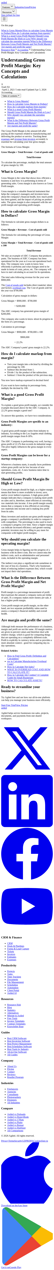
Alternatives (13, 1013)
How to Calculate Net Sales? (20, 666)
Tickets (10, 951)
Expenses (11, 959)
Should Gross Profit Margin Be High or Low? (25, 37)
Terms (11, 1141)
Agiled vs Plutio (14, 1122)
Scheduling (12, 985)
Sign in (4, 15)
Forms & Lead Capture (18, 948)
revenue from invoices (24, 139)
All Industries (13, 1102)
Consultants (12, 1094)
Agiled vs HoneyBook (18, 1117)
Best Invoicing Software (18, 1041)
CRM (10, 943)
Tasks (10, 974)
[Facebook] (27, 879)
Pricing (32, 7)
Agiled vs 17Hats (15, 1119)
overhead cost (19, 288)
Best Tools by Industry (18, 1049)
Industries (19, 7)
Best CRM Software (17, 1038)
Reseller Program (15, 1077)
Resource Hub (8, 50)
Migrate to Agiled (15, 1015)
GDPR (25, 1141)
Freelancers (12, 1089)
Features (6, 7)
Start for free (14, 15)
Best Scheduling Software (19, 1046)
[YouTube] (27, 931)
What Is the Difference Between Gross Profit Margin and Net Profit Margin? (26, 42)
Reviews (11, 1074)
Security (18, 1141)
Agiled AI (12, 993)
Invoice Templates (15, 1021)
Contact (11, 1071)
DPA (31, 1141)
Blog (9, 1007)
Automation (12, 987)
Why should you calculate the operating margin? (24, 40)
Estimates (11, 957)
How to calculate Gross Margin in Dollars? (27, 104)
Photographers (14, 1097)
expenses (5, 139)
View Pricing (21, 705)
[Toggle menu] (4, 19)
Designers (12, 1100)
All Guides (12, 1054)
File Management (15, 982)
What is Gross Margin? (12, 30)
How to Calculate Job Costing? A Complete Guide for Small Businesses (28, 676)
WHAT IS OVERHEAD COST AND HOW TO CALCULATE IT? (28, 671)
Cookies (37, 1141)
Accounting (22, 50)
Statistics (11, 1010)
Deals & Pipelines (15, 946)
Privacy (4, 1141)
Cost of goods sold (14, 285)
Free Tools (12, 1018)
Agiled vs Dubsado (16, 1114)
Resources (7, 12)
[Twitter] (27, 773)
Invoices (11, 954)
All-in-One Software (17, 1052)
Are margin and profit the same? (16, 47)
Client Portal (13, 990)
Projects (11, 971)
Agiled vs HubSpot (16, 1128)
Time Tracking (14, 976)
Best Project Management (19, 1043)
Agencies (11, 1091)
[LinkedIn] (27, 826)
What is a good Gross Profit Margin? (18, 36)
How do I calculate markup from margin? (31, 33)
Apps (26, 7)
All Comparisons (15, 1130)
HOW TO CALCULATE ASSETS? (24, 680)
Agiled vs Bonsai (15, 1125)
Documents (12, 979)
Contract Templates (16, 1024)
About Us (11, 1066)
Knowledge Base (15, 1026)
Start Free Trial (8, 705)
